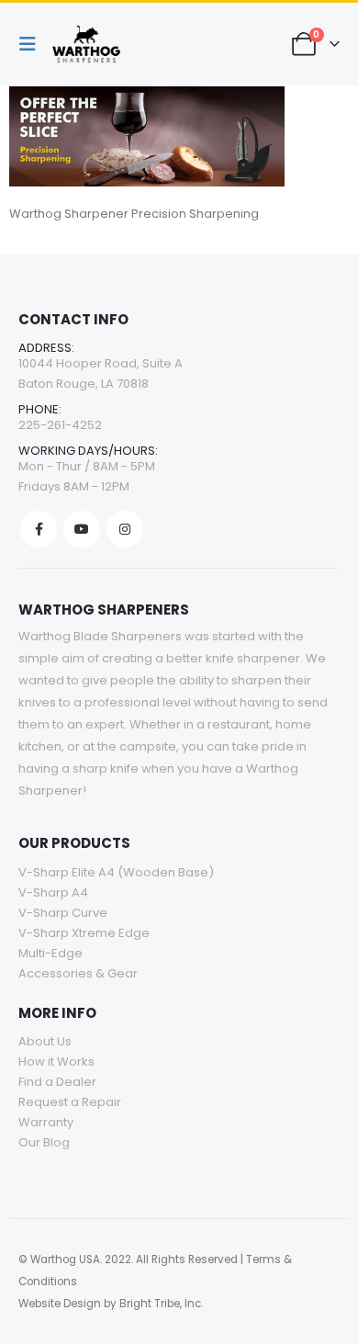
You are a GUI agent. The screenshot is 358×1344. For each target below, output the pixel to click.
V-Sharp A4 (53, 892)
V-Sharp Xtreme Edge (84, 933)
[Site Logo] (86, 44)
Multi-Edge (50, 953)
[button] (32, 44)
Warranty (45, 1122)
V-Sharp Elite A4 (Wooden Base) (116, 872)
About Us (45, 1041)
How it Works (56, 1061)
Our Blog (44, 1142)
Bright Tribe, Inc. (161, 1303)
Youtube (81, 529)
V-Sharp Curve (62, 912)
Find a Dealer (57, 1081)
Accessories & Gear (78, 973)
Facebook (38, 529)
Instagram (124, 529)
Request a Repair (69, 1102)
